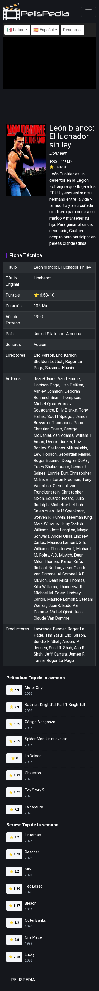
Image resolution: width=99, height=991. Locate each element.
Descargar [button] (72, 29)
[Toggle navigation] (88, 12)
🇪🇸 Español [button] (43, 29)
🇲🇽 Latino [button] (16, 29)
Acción (40, 344)
